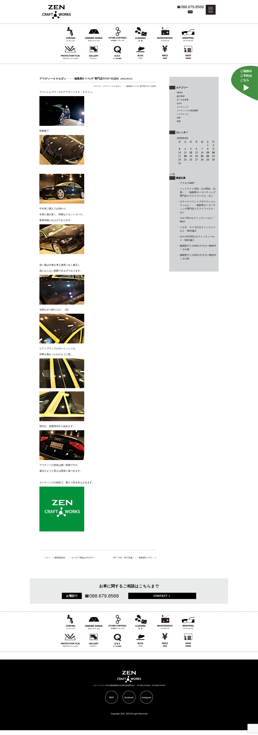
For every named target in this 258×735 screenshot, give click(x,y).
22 (207, 156)
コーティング (182, 107)
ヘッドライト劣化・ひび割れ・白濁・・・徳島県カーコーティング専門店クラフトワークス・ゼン (198, 192)
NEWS (180, 92)
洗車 (179, 118)
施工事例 (181, 96)
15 (207, 152)
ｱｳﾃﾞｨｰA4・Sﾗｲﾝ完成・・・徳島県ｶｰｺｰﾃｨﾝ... (133, 558)
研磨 (179, 121)
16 (213, 152)
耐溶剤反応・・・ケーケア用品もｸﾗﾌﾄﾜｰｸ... (75, 558)
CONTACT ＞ (162, 595)
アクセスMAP (187, 183)
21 (202, 156)
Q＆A (179, 103)
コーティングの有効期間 (187, 110)
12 (190, 152)
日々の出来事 (182, 100)
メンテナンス (182, 114)
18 (185, 156)
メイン (48, 558)
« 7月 (172, 174)
